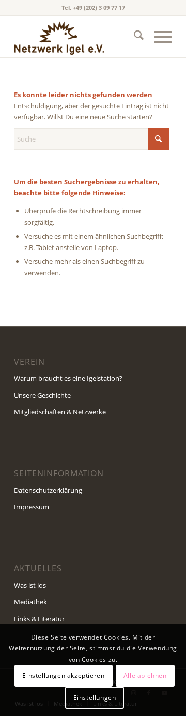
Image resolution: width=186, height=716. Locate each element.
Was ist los (30, 585)
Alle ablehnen (145, 675)
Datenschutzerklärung (48, 490)
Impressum (31, 506)
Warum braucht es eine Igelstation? (68, 378)
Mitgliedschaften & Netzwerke (60, 411)
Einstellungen (94, 697)
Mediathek (30, 601)
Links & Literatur (39, 619)
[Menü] (158, 36)
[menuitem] (133, 36)
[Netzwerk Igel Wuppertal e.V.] (77, 36)
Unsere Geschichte (42, 395)
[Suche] (133, 36)
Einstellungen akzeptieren (63, 675)
